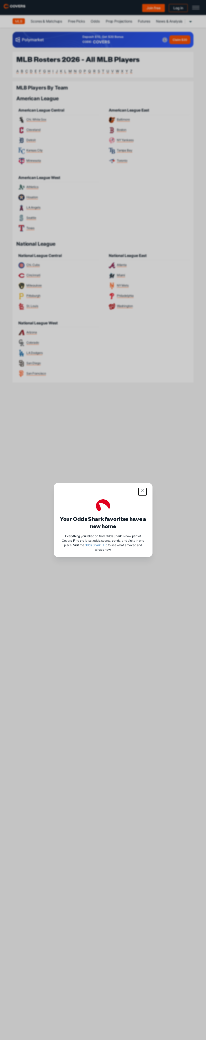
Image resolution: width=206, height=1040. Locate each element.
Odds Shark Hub (96, 545)
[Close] (142, 491)
